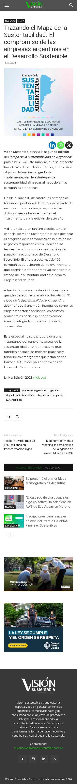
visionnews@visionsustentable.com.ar (38, 748)
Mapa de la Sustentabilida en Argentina (27, 395)
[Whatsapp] (60, 145)
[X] (69, 145)
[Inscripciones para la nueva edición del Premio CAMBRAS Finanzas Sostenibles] (14, 521)
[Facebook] (22, 759)
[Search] (71, 5)
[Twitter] (54, 759)
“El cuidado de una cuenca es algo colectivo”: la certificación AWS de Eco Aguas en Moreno (48, 501)
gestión (54, 390)
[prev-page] (6, 535)
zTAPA (21, 20)
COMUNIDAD (11, 488)
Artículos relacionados (29, 467)
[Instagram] (33, 759)
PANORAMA (11, 525)
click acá (39, 377)
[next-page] (12, 535)
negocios (58, 395)
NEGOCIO (10, 20)
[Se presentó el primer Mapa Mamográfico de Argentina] (14, 483)
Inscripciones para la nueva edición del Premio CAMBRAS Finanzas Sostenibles (47, 520)
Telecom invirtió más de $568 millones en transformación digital (19, 445)
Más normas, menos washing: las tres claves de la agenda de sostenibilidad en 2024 (57, 447)
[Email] (8, 417)
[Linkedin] (52, 145)
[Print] (17, 417)
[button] (6, 5)
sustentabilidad (14, 399)
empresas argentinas (34, 390)
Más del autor (53, 467)
